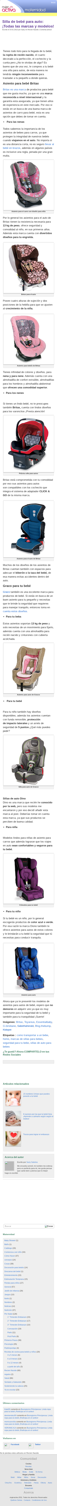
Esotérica (17, 1483)
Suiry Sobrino (32, 1162)
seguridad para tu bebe (16, 1042)
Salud (6, 1378)
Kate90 (7, 1409)
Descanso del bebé (12, 1271)
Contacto (27, 1500)
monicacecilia (10, 1422)
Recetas (28, 1466)
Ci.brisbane (9, 1026)
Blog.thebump (43, 1026)
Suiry (23, 30)
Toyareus (29, 1022)
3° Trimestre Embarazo (16, 1325)
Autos (50, 1483)
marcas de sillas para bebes (27, 1039)
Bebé (13, 1477)
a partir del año (13, 1367)
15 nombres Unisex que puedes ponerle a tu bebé (36, 1095)
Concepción (12, 1329)
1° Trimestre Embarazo (16, 1317)
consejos (8, 1260)
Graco (6, 592)
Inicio (53, 3)
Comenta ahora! (46, 30)
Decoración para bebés (14, 1267)
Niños (26, 1477)
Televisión (27, 1483)
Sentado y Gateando (12, 1382)
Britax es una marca (14, 89)
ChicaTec (8, 1483)
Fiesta (36, 1483)
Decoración (42, 1477)
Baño (6, 1244)
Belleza (17, 1472)
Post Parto (11, 1336)
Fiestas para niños (12, 1283)
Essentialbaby (44, 1022)
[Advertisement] (27, 39)
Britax (19, 1022)
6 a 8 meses (12, 1359)
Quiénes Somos (16, 1500)
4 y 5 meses (12, 1355)
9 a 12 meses (13, 1363)
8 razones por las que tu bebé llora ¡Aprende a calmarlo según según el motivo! (38, 1116)
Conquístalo (28, 1488)
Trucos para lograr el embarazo (36, 1134)
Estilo (31, 1472)
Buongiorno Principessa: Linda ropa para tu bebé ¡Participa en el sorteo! (27, 1410)
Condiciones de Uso (39, 1500)
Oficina (43, 1483)
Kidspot (7, 1029)
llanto (6, 1298)
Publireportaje (10, 1348)
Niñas (19, 1477)
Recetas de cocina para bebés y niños (20, 1352)
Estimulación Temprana (14, 1279)
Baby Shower (10, 1240)
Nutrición (8, 1310)
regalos (7, 1374)
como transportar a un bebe (32, 1035)
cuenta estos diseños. (15, 611)
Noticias (7, 1306)
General (7, 1287)
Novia (33, 1477)
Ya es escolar (10, 1390)
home (6, 1039)
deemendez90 (10, 1415)
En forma (39, 1472)
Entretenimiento (10, 1275)
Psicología (8, 1344)
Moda (24, 1472)
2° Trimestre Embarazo (16, 1321)
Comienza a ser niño (13, 1252)
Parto (9, 1332)
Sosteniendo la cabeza (13, 1386)
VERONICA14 (10, 1428)
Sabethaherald (25, 1026)
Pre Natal (8, 1314)
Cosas (7, 1264)
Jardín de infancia (11, 1291)
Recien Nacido (33, 30)
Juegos (7, 1295)
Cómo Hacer (9, 1256)
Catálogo (8, 1248)
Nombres (8, 1302)
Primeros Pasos (10, 1340)
